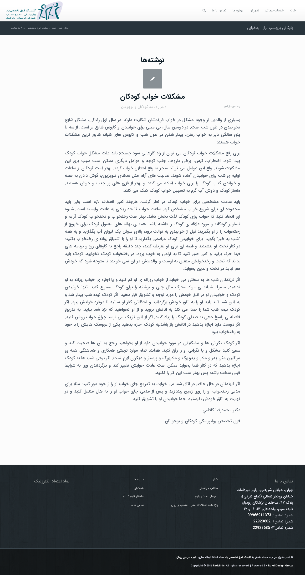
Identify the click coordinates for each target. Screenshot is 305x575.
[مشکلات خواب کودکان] (152, 78)
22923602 (261, 521)
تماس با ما (137, 504)
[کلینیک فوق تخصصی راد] (34, 10)
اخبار (216, 479)
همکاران (139, 488)
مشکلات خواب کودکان (152, 96)
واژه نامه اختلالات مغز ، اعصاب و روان (195, 504)
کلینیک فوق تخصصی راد (238, 557)
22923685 (261, 528)
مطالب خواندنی (208, 488)
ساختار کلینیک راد (133, 496)
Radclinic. (219, 566)
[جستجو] (204, 10)
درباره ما (139, 479)
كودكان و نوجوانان (134, 107)
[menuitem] (293, 10)
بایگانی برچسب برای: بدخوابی (270, 28)
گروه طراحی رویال (186, 557)
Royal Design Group (280, 566)
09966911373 (259, 515)
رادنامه (154, 107)
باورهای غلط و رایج (206, 496)
